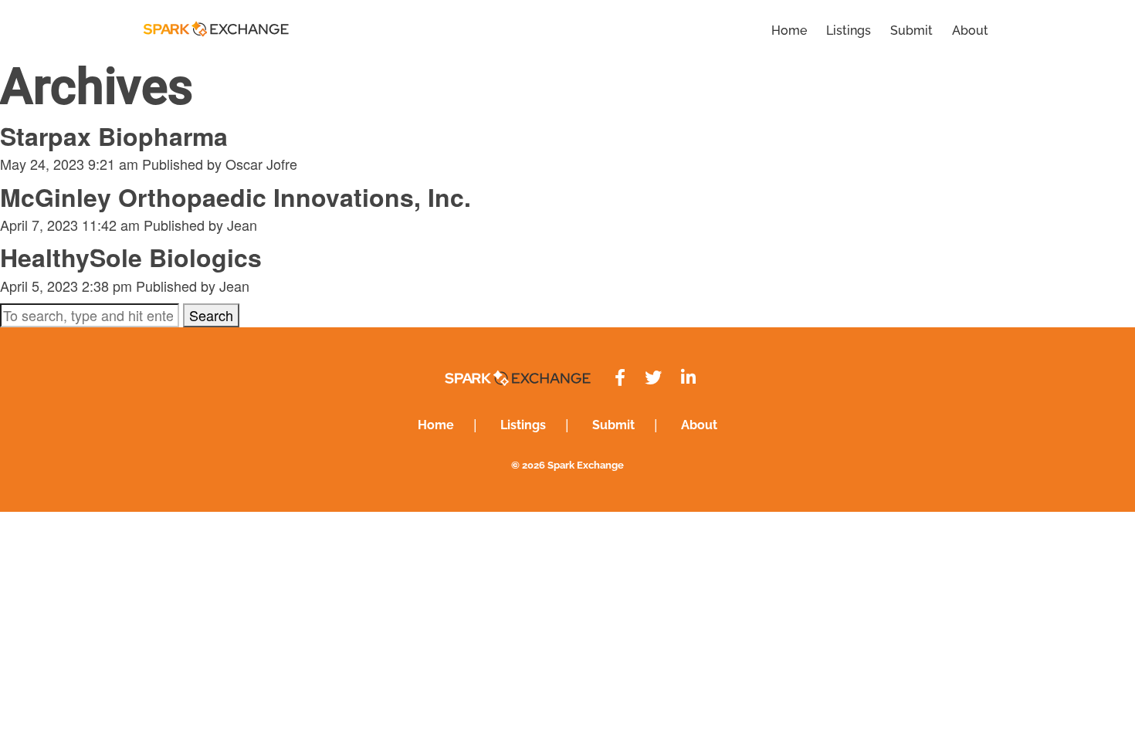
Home (789, 30)
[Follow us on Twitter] (653, 378)
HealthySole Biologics (131, 257)
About (970, 30)
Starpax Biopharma (114, 136)
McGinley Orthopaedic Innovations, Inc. (235, 197)
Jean (242, 225)
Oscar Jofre (261, 164)
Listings (848, 30)
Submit (911, 30)
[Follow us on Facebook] (620, 378)
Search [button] (211, 315)
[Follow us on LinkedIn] (688, 378)
